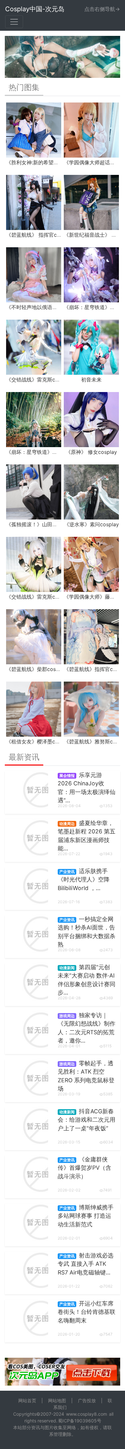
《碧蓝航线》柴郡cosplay (36, 669)
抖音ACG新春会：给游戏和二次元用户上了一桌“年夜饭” (86, 1120)
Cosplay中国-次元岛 (34, 9)
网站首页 (27, 1400)
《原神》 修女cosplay (91, 452)
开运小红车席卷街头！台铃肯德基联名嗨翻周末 (86, 1312)
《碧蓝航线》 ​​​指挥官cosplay (39, 235)
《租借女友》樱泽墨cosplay (38, 741)
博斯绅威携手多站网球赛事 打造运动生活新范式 (85, 1216)
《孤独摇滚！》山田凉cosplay (41, 524)
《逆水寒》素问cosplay (91, 524)
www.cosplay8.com (86, 1414)
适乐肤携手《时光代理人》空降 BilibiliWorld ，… (84, 879)
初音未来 (91, 379)
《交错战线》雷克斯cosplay (38, 379)
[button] (13, 57)
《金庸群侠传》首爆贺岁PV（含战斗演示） (84, 1168)
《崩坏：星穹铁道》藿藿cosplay (43, 452)
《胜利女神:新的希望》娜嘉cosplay (47, 162)
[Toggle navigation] (14, 21)
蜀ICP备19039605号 (79, 1420)
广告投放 (87, 1400)
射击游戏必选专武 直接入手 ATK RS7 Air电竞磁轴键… (85, 1264)
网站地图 (57, 1400)
